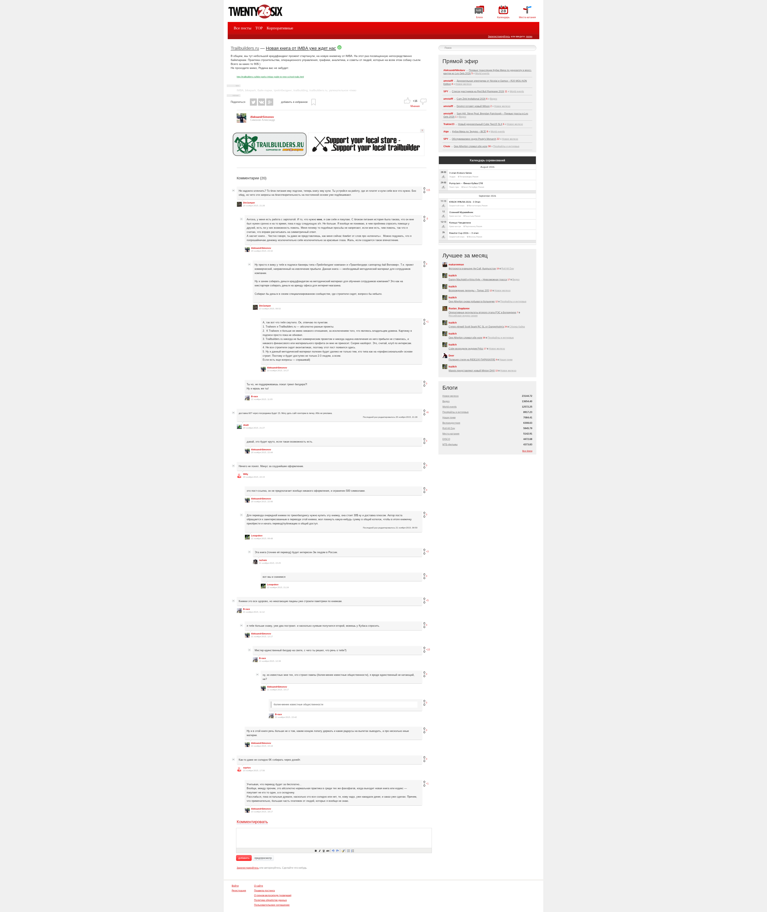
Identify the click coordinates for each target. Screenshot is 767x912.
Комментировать (252, 822)
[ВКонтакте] (261, 102)
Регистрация (239, 890)
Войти (235, 885)
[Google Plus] (269, 102)
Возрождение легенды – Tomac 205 (469, 290)
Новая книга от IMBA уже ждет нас (301, 48)
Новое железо (463, 84)
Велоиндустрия (451, 423)
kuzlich (453, 275)
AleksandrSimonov (261, 248)
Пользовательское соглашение (272, 905)
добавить (243, 857)
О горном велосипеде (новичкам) (272, 895)
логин (529, 36)
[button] (316, 850)
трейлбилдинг (283, 90)
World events (482, 73)
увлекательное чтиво (342, 90)
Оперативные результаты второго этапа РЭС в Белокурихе (482, 312)
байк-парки (264, 90)
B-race (254, 396)
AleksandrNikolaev (454, 70)
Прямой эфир (460, 61)
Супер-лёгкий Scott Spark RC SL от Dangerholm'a (476, 326)
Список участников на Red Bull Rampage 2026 (478, 91)
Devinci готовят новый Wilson (473, 106)
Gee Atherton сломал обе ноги (470, 146)
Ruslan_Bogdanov (459, 308)
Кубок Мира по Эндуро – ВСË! (469, 131)
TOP (259, 28)
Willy (245, 474)
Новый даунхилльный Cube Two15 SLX (480, 124)
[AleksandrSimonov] (241, 121)
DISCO (446, 439)
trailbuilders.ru (318, 90)
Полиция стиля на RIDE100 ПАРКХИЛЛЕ (472, 359)
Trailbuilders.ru (245, 48)
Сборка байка (517, 326)
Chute (446, 146)
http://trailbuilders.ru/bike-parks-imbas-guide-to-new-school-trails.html (270, 76)
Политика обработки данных (270, 900)
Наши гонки (506, 359)
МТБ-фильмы (450, 444)
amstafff (448, 80)
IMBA (240, 90)
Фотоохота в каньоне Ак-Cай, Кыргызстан (472, 268)
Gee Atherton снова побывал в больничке (472, 301)
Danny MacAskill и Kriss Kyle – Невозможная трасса (478, 279)
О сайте (258, 885)
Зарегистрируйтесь (499, 36)
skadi (246, 425)
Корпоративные (280, 28)
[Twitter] (253, 102)
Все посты (242, 28)
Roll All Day (507, 268)
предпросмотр (263, 857)
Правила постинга (264, 890)
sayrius (247, 767)
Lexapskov (256, 535)
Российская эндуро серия (463, 315)
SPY (445, 91)
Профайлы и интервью (506, 146)
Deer (451, 355)
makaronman (456, 264)
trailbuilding (300, 90)
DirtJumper (249, 202)
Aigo (446, 131)
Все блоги (527, 451)
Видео (493, 98)
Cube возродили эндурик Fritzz (466, 348)
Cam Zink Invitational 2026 (471, 98)
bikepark (250, 90)
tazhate (263, 560)
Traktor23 (448, 124)
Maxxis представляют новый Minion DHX (472, 370)
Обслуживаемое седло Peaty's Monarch (474, 139)
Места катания (450, 433)
